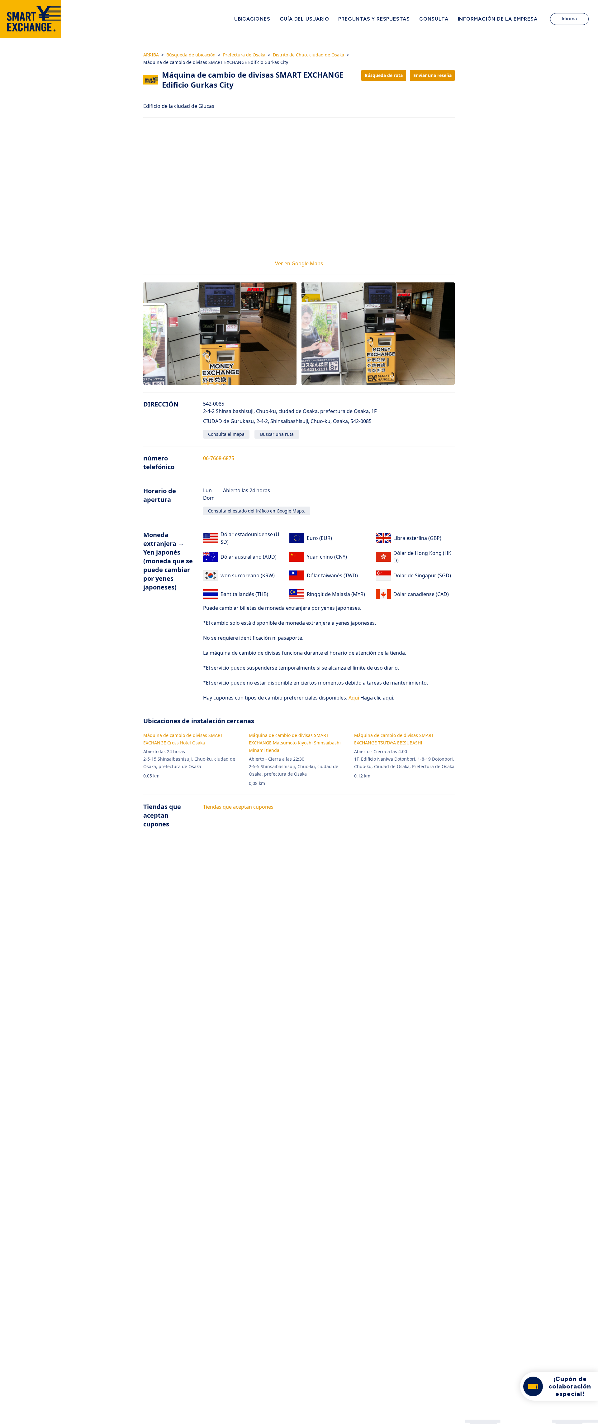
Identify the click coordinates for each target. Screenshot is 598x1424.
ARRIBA (151, 55)
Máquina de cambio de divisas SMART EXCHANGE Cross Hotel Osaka (183, 739)
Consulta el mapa (226, 434)
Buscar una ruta (277, 434)
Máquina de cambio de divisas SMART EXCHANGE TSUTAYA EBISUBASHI (394, 739)
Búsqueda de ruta (384, 75)
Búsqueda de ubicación (191, 55)
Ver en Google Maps (299, 263)
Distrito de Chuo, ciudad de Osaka (308, 55)
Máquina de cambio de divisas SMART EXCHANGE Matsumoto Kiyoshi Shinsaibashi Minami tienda (295, 742)
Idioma (569, 19)
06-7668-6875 (218, 458)
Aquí (353, 697)
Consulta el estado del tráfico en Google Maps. (256, 511)
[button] (220, 333)
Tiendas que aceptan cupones (238, 806)
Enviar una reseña (432, 75)
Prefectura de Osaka (244, 55)
